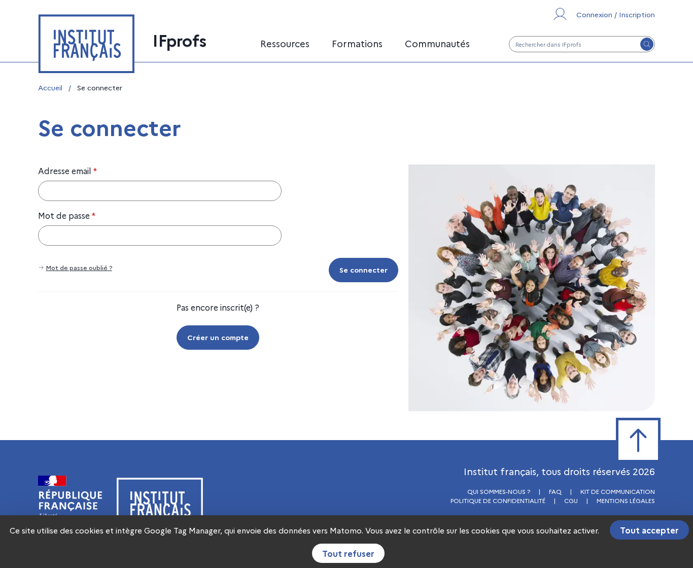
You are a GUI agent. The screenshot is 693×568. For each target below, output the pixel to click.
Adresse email (67, 170)
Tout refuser (348, 553)
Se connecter (363, 269)
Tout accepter (649, 530)
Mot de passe (66, 215)
